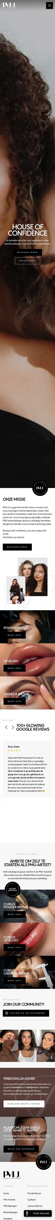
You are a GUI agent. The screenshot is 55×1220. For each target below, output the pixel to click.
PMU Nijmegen (10, 1206)
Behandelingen (27, 252)
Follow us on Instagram (27, 1013)
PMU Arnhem (9, 1199)
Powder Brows (34, 1193)
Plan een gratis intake (24, 1104)
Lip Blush (32, 1199)
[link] (27, 252)
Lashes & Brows (35, 1206)
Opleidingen (27, 261)
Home (6, 1193)
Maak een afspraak (21, 1149)
